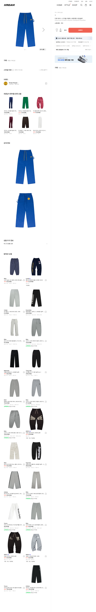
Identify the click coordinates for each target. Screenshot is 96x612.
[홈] (9, 5)
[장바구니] (86, 5)
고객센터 (70, 1)
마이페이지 (76, 1)
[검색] (81, 5)
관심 (82, 1)
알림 (86, 1)
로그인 (90, 1)
